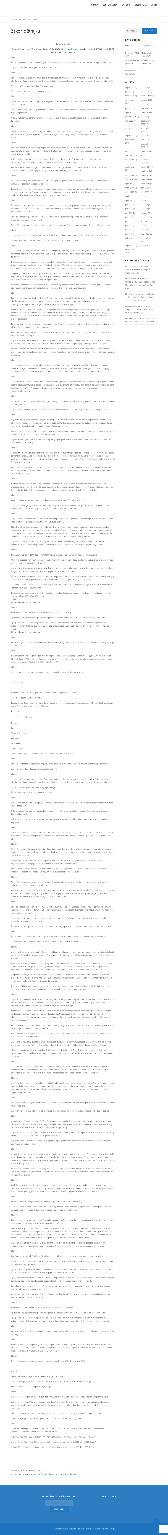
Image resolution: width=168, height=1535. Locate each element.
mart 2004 (129, 188)
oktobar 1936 (146, 217)
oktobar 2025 (146, 100)
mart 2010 (129, 179)
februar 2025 (130, 116)
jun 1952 (144, 200)
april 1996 (145, 188)
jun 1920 (144, 245)
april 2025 (129, 112)
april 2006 (129, 183)
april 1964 (129, 200)
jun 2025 (129, 108)
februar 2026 (146, 95)
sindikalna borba (31, 1474)
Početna (14, 19)
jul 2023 (144, 116)
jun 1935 (129, 221)
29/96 (57, 49)
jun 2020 (144, 135)
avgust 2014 (146, 167)
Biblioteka (141, 5)
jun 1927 (144, 225)
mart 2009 (145, 179)
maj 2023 (129, 121)
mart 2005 (145, 183)
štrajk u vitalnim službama (63, 1474)
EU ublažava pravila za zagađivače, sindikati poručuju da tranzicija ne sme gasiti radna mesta (140, 297)
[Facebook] (113, 1502)
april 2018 (145, 139)
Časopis (126, 5)
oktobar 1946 (146, 213)
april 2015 (145, 155)
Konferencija (110, 5)
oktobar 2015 (131, 155)
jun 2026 (129, 91)
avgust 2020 (130, 135)
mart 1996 (129, 192)
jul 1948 (144, 208)
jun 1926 (144, 229)
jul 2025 (144, 104)
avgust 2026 (130, 87)
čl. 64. (68, 49)
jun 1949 (129, 208)
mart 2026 (129, 95)
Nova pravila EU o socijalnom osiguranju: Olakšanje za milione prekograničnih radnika (139, 309)
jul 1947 (128, 213)
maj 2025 (145, 108)
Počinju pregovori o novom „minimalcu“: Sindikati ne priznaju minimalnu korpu (139, 269)
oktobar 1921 (131, 238)
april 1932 (145, 221)
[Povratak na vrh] (157, 1522)
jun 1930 (129, 225)
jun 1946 (129, 217)
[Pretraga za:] (133, 31)
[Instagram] (105, 1502)
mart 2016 (145, 151)
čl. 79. (111, 49)
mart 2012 (129, 175)
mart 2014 (145, 171)
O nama (94, 5)
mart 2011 (145, 175)
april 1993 (145, 192)
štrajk (44, 1474)
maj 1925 (145, 234)
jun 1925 (129, 234)
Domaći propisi (34, 1471)
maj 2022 (129, 128)
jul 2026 (144, 87)
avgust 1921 (130, 245)
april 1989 (145, 196)
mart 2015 (129, 159)
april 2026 (145, 91)
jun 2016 (129, 151)
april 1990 (129, 196)
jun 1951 (129, 204)
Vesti (154, 5)
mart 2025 (145, 112)
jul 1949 (144, 204)
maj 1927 (129, 229)
